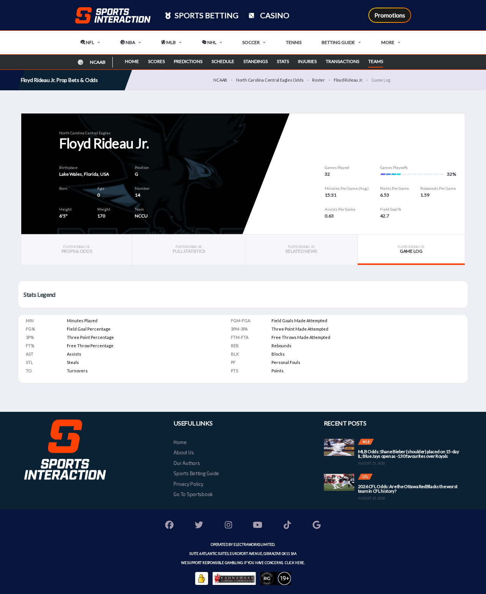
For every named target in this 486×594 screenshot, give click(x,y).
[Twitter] (199, 526)
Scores (156, 61)
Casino (274, 15)
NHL (211, 42)
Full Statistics (189, 249)
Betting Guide (338, 42)
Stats (283, 61)
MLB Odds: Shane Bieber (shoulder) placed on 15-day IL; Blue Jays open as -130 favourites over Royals (408, 454)
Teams (375, 61)
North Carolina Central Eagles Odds (270, 79)
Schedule (222, 61)
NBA (130, 42)
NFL (89, 42)
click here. (294, 563)
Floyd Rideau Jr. (348, 79)
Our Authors (187, 463)
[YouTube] (258, 526)
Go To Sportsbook (193, 494)
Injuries (307, 61)
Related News (301, 249)
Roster (318, 79)
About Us (184, 452)
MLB (171, 42)
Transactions (342, 61)
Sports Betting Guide (196, 473)
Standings (255, 61)
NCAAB (220, 79)
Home (132, 61)
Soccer (251, 42)
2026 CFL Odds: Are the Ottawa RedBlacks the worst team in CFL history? (408, 489)
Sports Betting (205, 15)
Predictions (188, 61)
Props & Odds (77, 249)
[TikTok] (287, 526)
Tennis (293, 42)
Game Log (411, 249)
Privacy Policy (188, 484)
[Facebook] (170, 526)
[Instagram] (228, 526)
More (387, 42)
